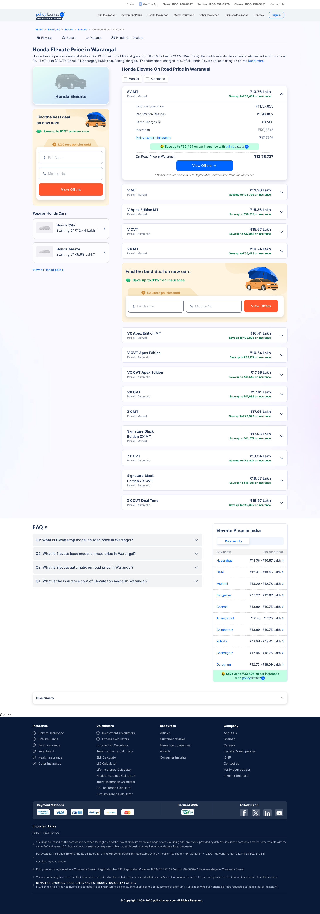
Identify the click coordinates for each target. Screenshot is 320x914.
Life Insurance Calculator (114, 769)
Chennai (222, 606)
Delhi (220, 572)
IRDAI (36, 833)
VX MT (133, 249)
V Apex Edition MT (143, 210)
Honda (69, 29)
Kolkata (222, 641)
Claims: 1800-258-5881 (250, 4)
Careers (229, 745)
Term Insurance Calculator (115, 751)
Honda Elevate (70, 96)
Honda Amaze (68, 249)
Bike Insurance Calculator (114, 794)
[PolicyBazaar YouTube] (279, 812)
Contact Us (277, 4)
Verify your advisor (237, 769)
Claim (130, 4)
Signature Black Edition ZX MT (140, 434)
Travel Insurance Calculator (115, 782)
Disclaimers (45, 698)
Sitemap (230, 739)
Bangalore (224, 595)
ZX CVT (133, 456)
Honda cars (53, 270)
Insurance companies (175, 745)
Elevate (82, 29)
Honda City (65, 225)
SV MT (132, 92)
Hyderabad (225, 560)
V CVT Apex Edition (144, 353)
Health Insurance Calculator (116, 775)
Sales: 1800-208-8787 (178, 4)
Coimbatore (225, 630)
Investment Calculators (118, 733)
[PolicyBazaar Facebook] (244, 812)
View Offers (202, 165)
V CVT (132, 229)
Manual (134, 79)
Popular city (233, 541)
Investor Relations (236, 775)
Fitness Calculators (115, 739)
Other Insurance (49, 763)
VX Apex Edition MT (144, 333)
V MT (131, 190)
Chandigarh (225, 653)
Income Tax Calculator (112, 745)
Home (39, 29)
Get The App (150, 4)
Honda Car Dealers (129, 37)
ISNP (227, 757)
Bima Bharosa (51, 833)
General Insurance (51, 733)
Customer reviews (172, 739)
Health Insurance (50, 757)
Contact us (231, 763)
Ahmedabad (225, 618)
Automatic (158, 79)
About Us (230, 733)
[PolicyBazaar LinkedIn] (267, 812)
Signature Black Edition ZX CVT (140, 478)
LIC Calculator (106, 763)
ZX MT (132, 411)
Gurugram (224, 664)
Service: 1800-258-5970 (213, 4)
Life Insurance (48, 739)
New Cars (54, 29)
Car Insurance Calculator (113, 788)
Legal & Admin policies (240, 751)
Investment (46, 751)
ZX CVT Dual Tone (142, 500)
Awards (165, 751)
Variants (95, 37)
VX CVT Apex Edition (145, 372)
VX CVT (134, 392)
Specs (70, 37)
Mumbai (222, 583)
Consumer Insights (173, 757)
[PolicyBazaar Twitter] (256, 812)
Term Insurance (49, 745)
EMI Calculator (106, 757)
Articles (165, 733)
